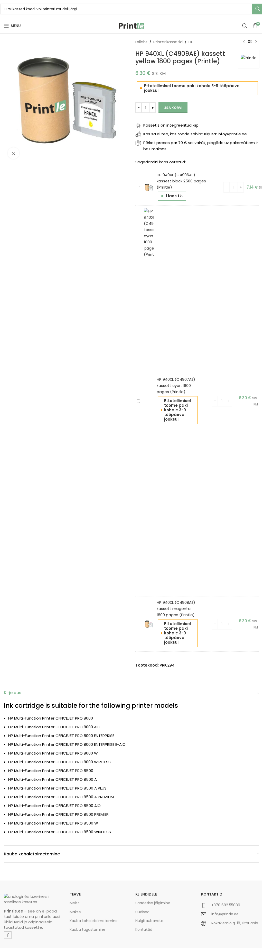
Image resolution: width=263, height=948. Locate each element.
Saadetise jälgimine (152, 903)
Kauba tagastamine (87, 929)
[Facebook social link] (8, 935)
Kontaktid (143, 929)
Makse (75, 912)
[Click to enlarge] (13, 153)
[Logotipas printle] (33, 899)
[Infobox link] (230, 907)
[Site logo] (131, 25)
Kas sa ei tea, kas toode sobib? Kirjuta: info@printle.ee (195, 134)
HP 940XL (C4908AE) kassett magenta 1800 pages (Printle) (176, 608)
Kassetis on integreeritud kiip (171, 125)
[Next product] (256, 42)
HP (191, 42)
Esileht (141, 42)
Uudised (142, 912)
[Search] (245, 26)
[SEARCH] (257, 9)
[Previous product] (244, 42)
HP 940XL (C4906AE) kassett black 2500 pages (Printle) (181, 181)
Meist (74, 903)
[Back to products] (250, 42)
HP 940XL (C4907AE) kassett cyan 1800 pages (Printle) (176, 385)
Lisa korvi (173, 107)
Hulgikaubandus (149, 920)
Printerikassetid (168, 42)
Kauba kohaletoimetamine (94, 920)
